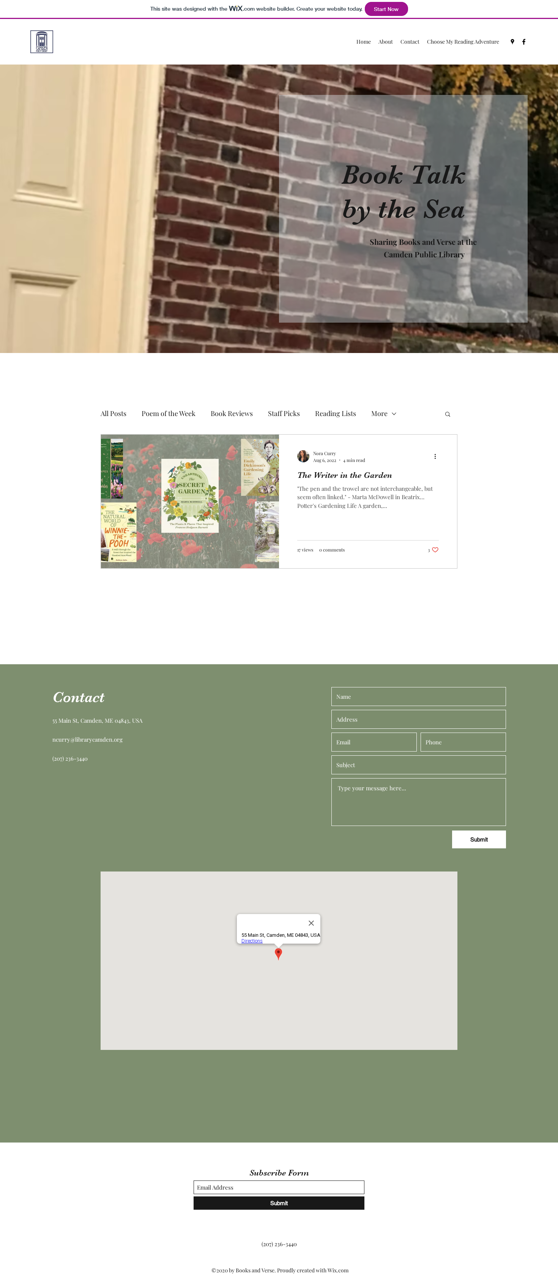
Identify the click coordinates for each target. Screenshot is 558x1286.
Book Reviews (232, 413)
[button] (447, 415)
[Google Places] (512, 42)
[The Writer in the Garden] (190, 501)
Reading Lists (335, 413)
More (379, 413)
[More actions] (437, 456)
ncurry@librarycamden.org (87, 739)
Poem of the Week (168, 413)
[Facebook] (524, 42)
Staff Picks (284, 413)
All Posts (113, 413)
